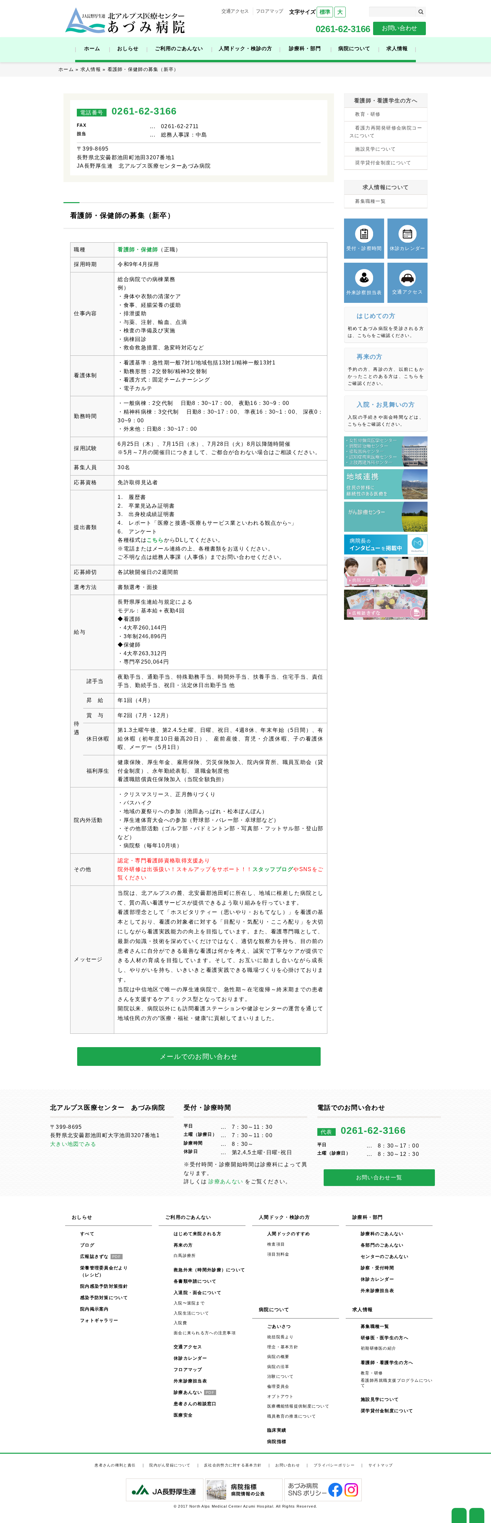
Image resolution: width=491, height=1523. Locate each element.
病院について (354, 48)
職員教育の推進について (291, 1416)
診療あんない (225, 1181)
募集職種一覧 (370, 201)
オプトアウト (280, 1396)
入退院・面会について (197, 1292)
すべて (87, 1233)
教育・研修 (367, 114)
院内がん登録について (169, 1465)
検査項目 (276, 1244)
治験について (280, 1376)
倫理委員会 (278, 1386)
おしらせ (128, 48)
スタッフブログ (273, 869)
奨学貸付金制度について (383, 162)
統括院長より (280, 1337)
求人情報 (397, 48)
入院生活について (191, 1313)
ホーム (92, 48)
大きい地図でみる (73, 1144)
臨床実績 (276, 1430)
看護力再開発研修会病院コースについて (385, 131)
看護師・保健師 (138, 249)
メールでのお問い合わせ (199, 1056)
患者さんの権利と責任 (115, 1465)
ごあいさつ (279, 1326)
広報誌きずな (100, 1256)
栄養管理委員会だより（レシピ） (104, 1271)
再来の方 (183, 1245)
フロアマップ (269, 11)
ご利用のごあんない (179, 48)
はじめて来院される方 (197, 1233)
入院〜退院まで (189, 1303)
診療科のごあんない (382, 1233)
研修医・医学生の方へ (384, 1337)
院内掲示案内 (94, 1309)
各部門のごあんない (382, 1245)
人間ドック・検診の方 (245, 48)
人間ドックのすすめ (288, 1233)
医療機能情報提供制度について (298, 1406)
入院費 (180, 1323)
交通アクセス (235, 11)
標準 (325, 12)
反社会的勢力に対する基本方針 (233, 1465)
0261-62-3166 (343, 29)
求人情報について (386, 187)
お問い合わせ (399, 28)
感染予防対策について (104, 1297)
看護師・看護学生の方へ (386, 100)
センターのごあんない (384, 1256)
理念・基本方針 (282, 1347)
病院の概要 (278, 1356)
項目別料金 (278, 1254)
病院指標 (276, 1441)
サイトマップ (380, 1465)
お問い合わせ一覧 (379, 1177)
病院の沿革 (278, 1366)
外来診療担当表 (190, 1380)
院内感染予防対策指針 (104, 1286)
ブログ (87, 1245)
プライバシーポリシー (334, 1465)
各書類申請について (195, 1281)
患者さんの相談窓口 (195, 1403)
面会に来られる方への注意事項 (205, 1333)
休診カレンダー (190, 1358)
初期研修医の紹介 (378, 1348)
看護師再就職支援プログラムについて (397, 1382)
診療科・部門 (305, 48)
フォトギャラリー (99, 1320)
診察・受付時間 (377, 1267)
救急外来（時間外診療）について (209, 1269)
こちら (155, 540)
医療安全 (183, 1415)
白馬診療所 (185, 1255)
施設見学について (375, 149)
